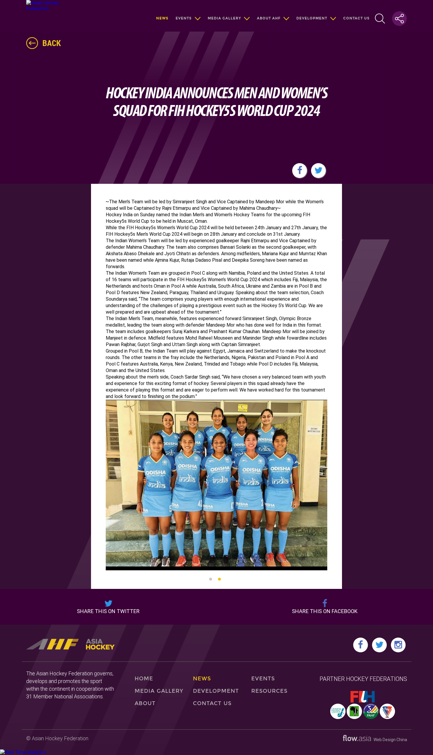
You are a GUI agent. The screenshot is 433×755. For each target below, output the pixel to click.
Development (311, 18)
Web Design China (389, 739)
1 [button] (210, 579)
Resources (269, 691)
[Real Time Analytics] (23, 752)
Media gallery (224, 18)
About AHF (268, 18)
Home (144, 678)
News (162, 18)
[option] (216, 485)
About (145, 703)
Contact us (356, 18)
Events (184, 18)
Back (51, 42)
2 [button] (219, 579)
